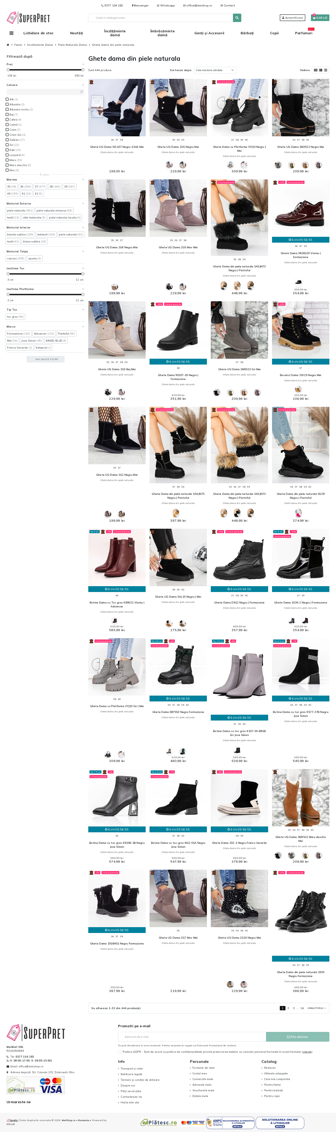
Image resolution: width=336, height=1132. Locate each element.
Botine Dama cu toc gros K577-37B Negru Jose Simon (300, 714)
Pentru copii (272, 1096)
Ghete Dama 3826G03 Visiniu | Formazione (301, 255)
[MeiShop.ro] (28, 17)
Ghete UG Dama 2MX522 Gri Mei (239, 369)
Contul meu (199, 1073)
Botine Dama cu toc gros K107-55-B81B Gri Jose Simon (239, 733)
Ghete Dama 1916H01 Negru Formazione (117, 943)
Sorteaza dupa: (181, 70)
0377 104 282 (112, 5)
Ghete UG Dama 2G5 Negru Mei (178, 147)
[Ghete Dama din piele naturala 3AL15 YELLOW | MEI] (169, 623)
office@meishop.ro (198, 5)
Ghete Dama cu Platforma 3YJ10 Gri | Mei (117, 706)
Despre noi (128, 1085)
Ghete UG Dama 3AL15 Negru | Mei (178, 596)
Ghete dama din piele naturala (117, 152)
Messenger (141, 5)
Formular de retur (203, 1067)
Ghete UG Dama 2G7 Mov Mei (178, 937)
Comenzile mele (202, 1079)
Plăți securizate (131, 1091)
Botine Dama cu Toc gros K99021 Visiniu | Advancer (117, 604)
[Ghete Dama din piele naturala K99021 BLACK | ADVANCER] (114, 620)
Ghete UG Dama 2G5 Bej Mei (117, 369)
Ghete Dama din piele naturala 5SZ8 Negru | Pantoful (301, 495)
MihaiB (11, 1124)
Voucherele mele (203, 1090)
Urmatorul (317, 1008)
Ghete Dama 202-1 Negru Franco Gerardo (239, 843)
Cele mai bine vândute (209, 70)
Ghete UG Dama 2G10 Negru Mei (239, 937)
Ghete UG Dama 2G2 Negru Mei (117, 475)
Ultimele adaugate (276, 1073)
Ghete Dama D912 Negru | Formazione (239, 602)
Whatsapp (167, 5)
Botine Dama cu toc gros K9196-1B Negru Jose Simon (117, 844)
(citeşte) (307, 1051)
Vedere (305, 70)
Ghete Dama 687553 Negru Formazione (178, 712)
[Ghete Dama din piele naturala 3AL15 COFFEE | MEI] (182, 623)
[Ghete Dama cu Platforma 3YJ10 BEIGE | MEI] (244, 164)
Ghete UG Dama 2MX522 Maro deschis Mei (301, 839)
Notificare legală (131, 1074)
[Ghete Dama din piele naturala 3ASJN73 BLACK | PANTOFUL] (223, 285)
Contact (227, 5)
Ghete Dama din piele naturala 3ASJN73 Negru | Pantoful (239, 268)
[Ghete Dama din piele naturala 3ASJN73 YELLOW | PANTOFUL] (237, 285)
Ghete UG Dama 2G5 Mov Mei (178, 247)
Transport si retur (132, 1068)
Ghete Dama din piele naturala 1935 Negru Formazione (301, 974)
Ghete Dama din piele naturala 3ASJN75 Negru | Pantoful (178, 495)
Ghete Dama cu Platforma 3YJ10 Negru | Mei (239, 148)
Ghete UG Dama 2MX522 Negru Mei (300, 147)
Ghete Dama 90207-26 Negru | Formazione (178, 377)
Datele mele (200, 1096)
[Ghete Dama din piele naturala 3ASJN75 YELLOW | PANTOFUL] (176, 513)
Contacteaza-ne (131, 1096)
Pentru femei (272, 1084)
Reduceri (270, 1067)
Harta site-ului (130, 1102)
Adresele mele (202, 1084)
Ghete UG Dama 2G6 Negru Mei (117, 247)
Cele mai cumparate (277, 1079)
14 (302, 1008)
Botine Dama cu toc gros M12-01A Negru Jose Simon (178, 844)
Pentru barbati (273, 1090)
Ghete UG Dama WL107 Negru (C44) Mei (117, 147)
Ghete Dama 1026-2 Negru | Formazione (300, 602)
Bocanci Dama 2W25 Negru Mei (300, 375)
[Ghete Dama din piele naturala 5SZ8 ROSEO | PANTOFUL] (298, 513)
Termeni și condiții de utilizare (140, 1079)
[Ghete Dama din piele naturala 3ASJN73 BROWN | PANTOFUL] (250, 285)
